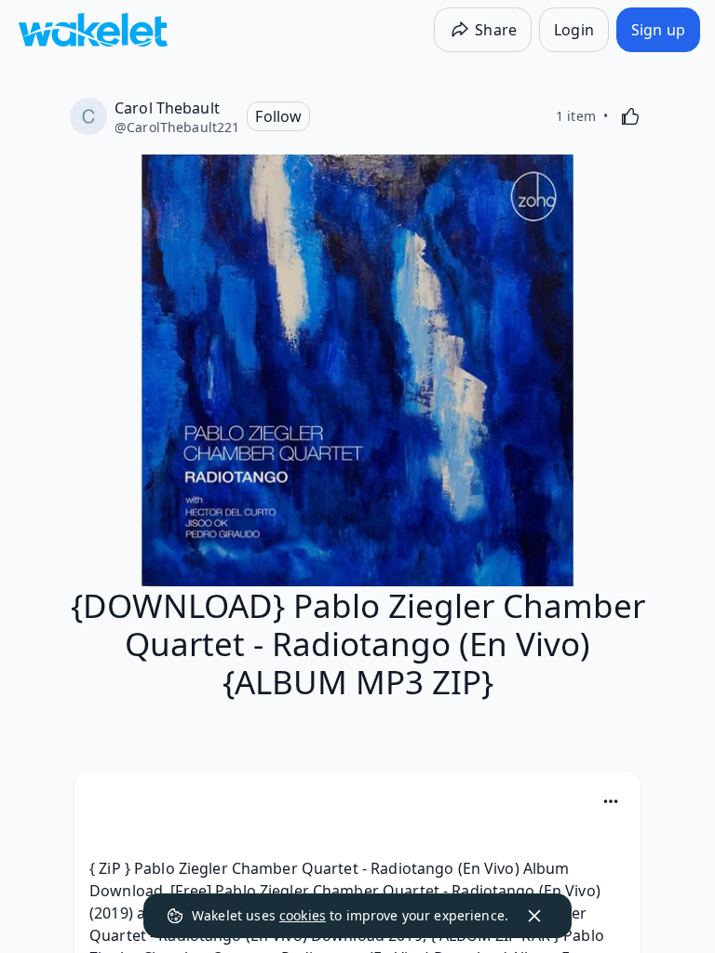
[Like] (630, 116)
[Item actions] (611, 801)
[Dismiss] (534, 916)
